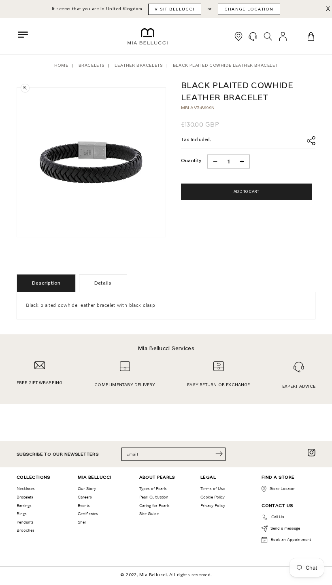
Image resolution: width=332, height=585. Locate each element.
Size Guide (149, 514)
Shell (82, 522)
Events (84, 506)
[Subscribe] (219, 453)
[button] (23, 34)
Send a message (285, 528)
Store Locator (282, 489)
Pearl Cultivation (153, 497)
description (46, 283)
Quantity (191, 160)
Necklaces (26, 489)
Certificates (88, 514)
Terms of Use (212, 489)
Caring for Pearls (154, 506)
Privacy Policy (212, 506)
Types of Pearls (153, 489)
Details (103, 283)
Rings (22, 514)
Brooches (25, 530)
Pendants (25, 522)
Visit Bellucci (174, 9)
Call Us (277, 517)
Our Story (87, 489)
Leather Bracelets (138, 65)
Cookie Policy (212, 497)
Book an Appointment (290, 539)
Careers (85, 497)
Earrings (24, 506)
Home (61, 65)
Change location (249, 9)
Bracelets (91, 65)
